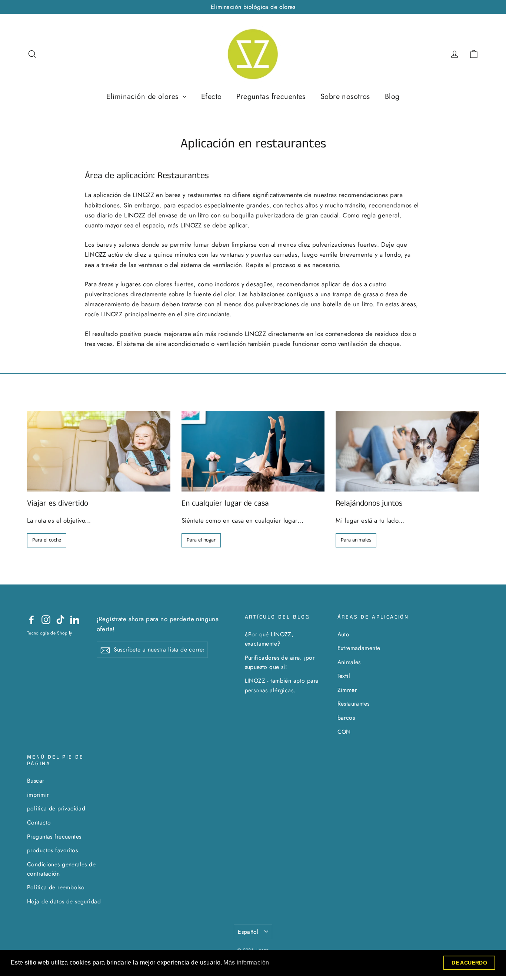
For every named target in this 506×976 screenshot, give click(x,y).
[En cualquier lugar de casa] (253, 451)
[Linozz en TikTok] (60, 619)
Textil (343, 676)
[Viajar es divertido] (98, 451)
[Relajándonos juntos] (407, 451)
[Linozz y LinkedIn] (74, 619)
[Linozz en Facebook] (31, 619)
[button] (246, 962)
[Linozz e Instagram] (45, 619)
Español (248, 931)
